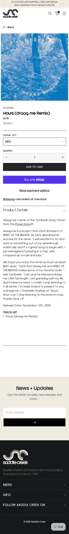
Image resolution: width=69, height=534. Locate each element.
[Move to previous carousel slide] (55, 362)
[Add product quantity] (63, 157)
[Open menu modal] (64, 13)
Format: (9, 135)
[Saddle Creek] (10, 13)
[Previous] (5, 4)
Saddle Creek (38, 521)
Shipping (9, 199)
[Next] (64, 4)
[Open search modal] (49, 13)
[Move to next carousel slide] (63, 362)
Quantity (7, 151)
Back (11, 27)
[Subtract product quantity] (6, 157)
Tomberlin (8, 108)
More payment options (34, 190)
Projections (22, 224)
